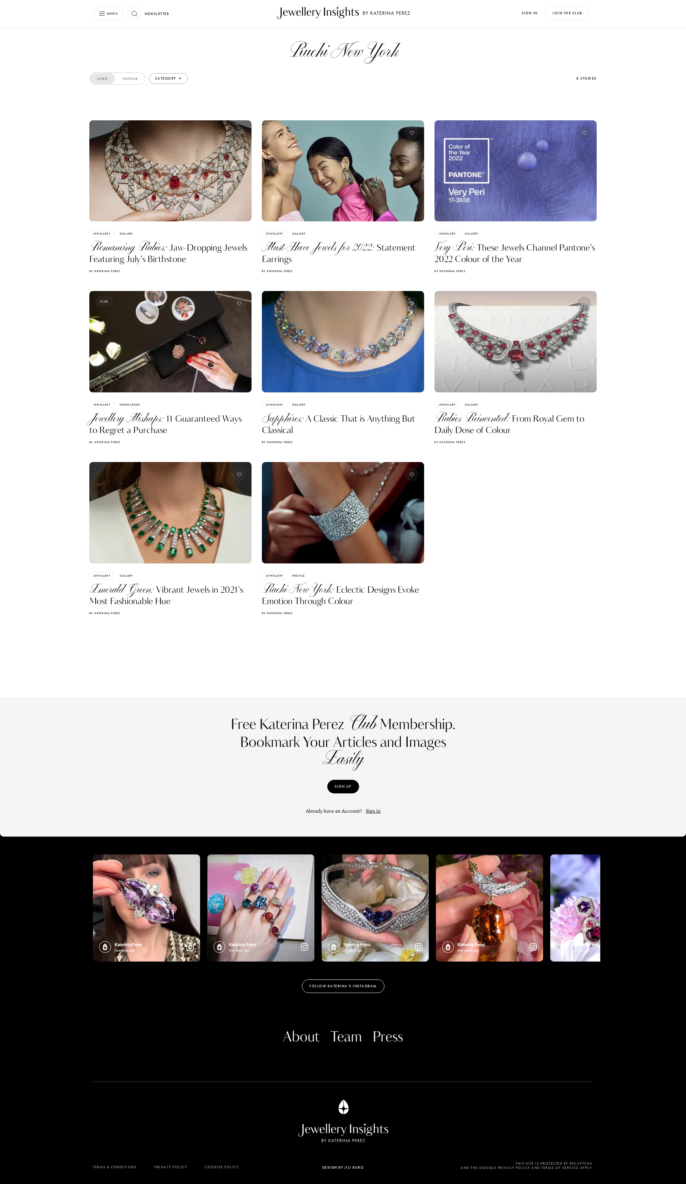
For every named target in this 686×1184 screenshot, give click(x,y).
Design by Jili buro (343, 1167)
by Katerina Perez (104, 271)
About (301, 1037)
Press (388, 1037)
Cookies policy (222, 1167)
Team (346, 1037)
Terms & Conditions (114, 1167)
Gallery (126, 233)
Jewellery (101, 233)
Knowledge (130, 404)
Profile (298, 575)
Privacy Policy (170, 1167)
